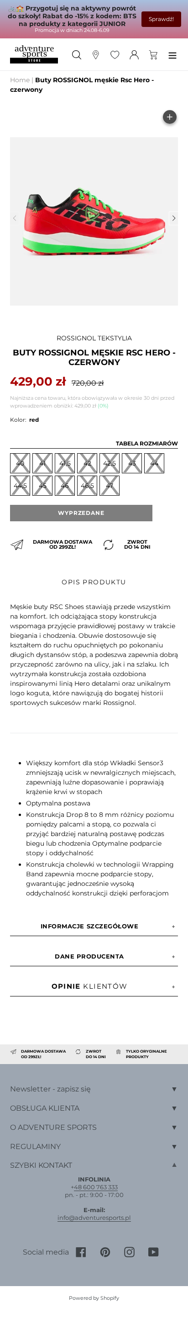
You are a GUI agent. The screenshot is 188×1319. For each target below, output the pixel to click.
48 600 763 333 (96, 1187)
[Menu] (172, 54)
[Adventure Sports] (34, 54)
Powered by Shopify (94, 1298)
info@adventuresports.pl (94, 1217)
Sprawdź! (161, 19)
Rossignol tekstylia (94, 338)
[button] (173, 218)
